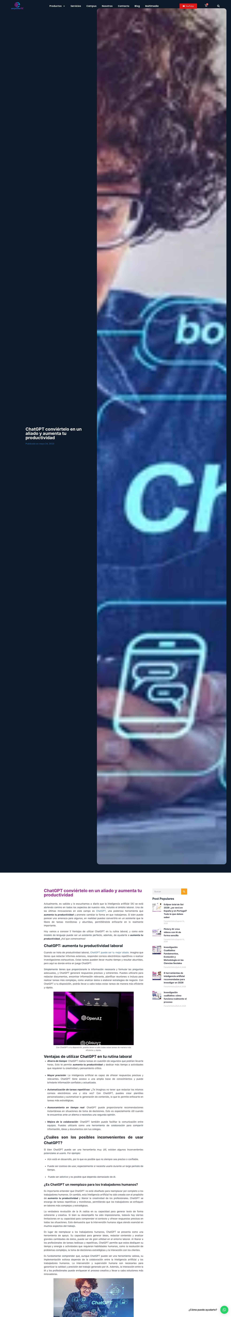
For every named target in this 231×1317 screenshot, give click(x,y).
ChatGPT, (100, 911)
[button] (218, 6)
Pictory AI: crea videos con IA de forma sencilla (172, 932)
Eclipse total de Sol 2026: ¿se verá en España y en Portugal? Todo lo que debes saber (175, 911)
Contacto (123, 6)
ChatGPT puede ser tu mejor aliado (109, 952)
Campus (91, 6)
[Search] (184, 892)
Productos (55, 6)
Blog (137, 6)
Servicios (76, 6)
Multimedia (152, 6)
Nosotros (107, 6)
